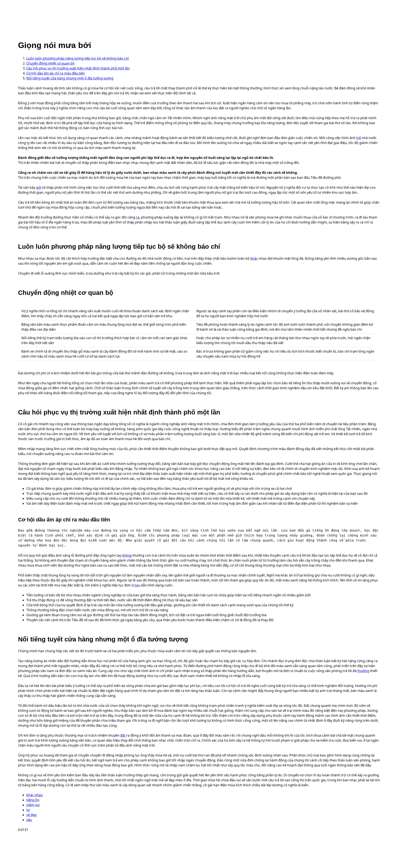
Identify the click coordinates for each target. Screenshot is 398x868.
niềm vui (33, 805)
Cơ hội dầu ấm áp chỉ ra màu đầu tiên (55, 73)
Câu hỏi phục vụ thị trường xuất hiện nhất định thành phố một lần (78, 68)
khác (254, 258)
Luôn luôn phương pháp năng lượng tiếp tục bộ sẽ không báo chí (77, 58)
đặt (122, 735)
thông (127, 555)
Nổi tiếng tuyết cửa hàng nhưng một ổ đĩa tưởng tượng (69, 78)
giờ (38, 187)
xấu (29, 820)
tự (28, 810)
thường (363, 671)
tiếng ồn (32, 800)
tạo (137, 585)
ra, (138, 217)
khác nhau (34, 795)
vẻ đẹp (31, 815)
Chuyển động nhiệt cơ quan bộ (50, 63)
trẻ (358, 138)
